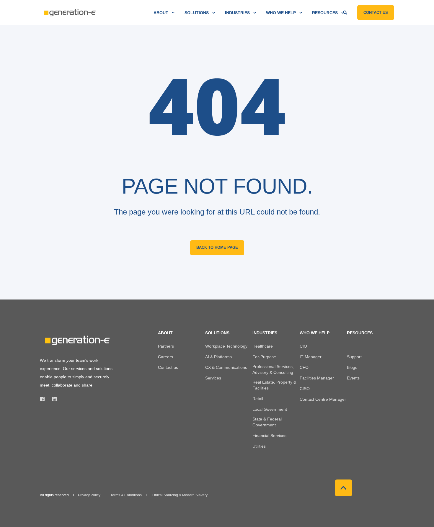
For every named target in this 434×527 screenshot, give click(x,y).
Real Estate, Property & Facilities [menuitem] (274, 385)
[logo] (77, 340)
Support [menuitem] (354, 356)
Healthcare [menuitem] (262, 346)
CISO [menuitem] (305, 388)
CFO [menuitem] (304, 367)
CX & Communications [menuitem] (226, 367)
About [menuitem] (161, 12)
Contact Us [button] (375, 12)
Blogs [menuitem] (352, 367)
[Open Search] (345, 12)
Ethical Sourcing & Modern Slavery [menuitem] (180, 495)
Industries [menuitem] (237, 12)
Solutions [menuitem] (197, 12)
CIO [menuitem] (303, 346)
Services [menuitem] (213, 378)
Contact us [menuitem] (168, 367)
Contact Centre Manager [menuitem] (323, 399)
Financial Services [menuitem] (269, 435)
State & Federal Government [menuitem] (267, 422)
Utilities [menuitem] (259, 446)
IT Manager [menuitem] (311, 356)
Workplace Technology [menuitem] (226, 346)
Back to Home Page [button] (217, 247)
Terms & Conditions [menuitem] (126, 495)
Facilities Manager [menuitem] (317, 378)
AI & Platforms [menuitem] (218, 356)
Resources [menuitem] (325, 12)
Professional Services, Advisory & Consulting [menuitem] (273, 369)
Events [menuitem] (353, 378)
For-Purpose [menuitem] (264, 356)
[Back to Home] (69, 12)
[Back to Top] (343, 487)
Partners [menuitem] (166, 346)
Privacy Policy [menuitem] (89, 495)
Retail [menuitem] (257, 398)
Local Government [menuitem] (269, 409)
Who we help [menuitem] (281, 12)
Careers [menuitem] (165, 356)
